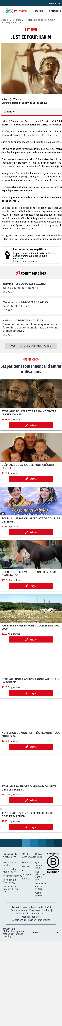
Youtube (26, 908)
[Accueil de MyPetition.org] (16, 11)
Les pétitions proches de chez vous (11, 918)
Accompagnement (12, 905)
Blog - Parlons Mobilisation (10, 899)
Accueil (39, 11)
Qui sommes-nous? (40, 894)
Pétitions (16, 19)
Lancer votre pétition (9, 893)
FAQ (47, 936)
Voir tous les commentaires (31, 348)
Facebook (27, 892)
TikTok (25, 896)
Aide (40, 936)
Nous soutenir (29, 936)
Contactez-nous (19, 940)
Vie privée (34, 940)
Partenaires (44, 949)
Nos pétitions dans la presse (40, 905)
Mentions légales (31, 946)
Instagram (27, 904)
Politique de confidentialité (30, 943)
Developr (7, 966)
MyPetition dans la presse (41, 915)
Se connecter (54, 3)
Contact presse (39, 923)
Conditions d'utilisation (24, 949)
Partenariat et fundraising (10, 910)
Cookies (46, 940)
